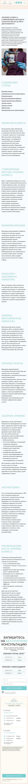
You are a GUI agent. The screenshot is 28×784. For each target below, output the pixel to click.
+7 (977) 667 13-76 (9, 718)
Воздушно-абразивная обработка (11, 98)
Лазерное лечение (7, 105)
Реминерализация (7, 96)
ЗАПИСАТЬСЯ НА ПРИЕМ (14, 688)
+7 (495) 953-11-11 (9, 740)
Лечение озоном (6, 103)
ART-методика (6, 108)
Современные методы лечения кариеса (13, 93)
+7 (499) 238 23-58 (10, 720)
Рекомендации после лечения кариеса (13, 110)
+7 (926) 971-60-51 (10, 738)
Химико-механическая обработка (11, 101)
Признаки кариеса (7, 91)
